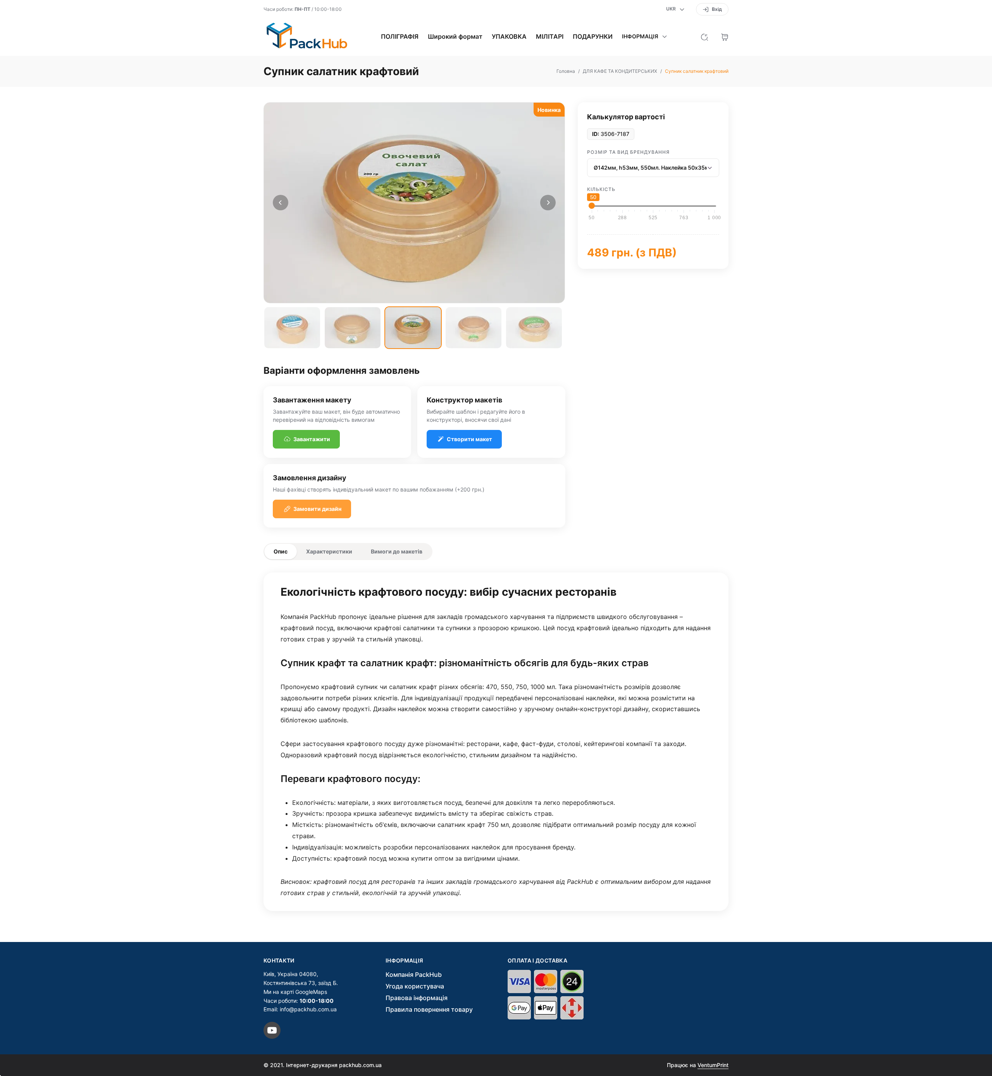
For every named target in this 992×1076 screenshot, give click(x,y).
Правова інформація (417, 998)
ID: (595, 134)
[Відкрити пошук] (704, 36)
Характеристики (329, 551)
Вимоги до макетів (396, 551)
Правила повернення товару (429, 1009)
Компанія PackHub (414, 974)
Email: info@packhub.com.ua (300, 1009)
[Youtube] (272, 1030)
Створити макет (469, 439)
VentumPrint (713, 1065)
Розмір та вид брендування (628, 152)
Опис (281, 551)
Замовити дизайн (317, 508)
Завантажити (311, 439)
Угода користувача (415, 986)
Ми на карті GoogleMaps (295, 991)
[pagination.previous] (280, 202)
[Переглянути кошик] (724, 36)
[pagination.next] (548, 202)
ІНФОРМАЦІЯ (405, 960)
